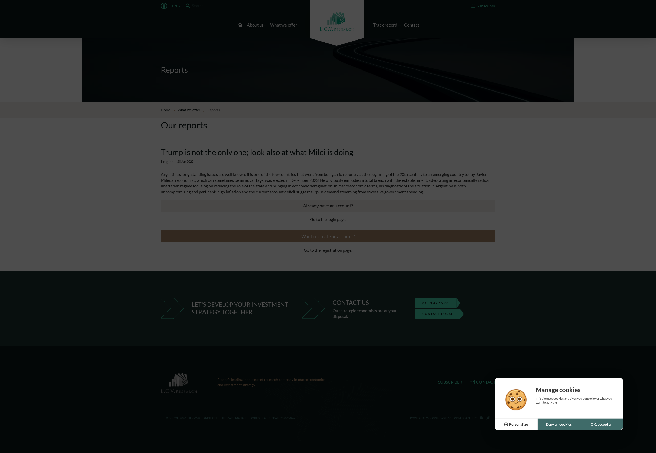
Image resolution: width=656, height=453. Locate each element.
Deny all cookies (559, 424)
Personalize (518, 424)
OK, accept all (602, 424)
